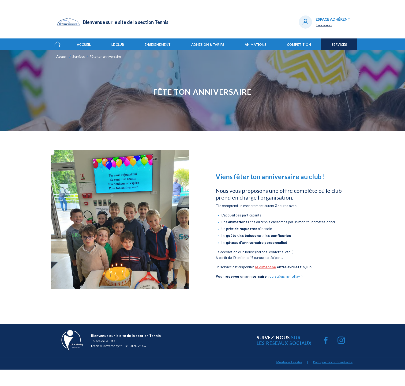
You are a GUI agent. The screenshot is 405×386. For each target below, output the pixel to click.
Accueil (84, 44)
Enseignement (158, 44)
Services (339, 44)
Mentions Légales (289, 362)
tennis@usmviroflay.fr (106, 346)
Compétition (299, 44)
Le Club (117, 44)
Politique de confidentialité (332, 362)
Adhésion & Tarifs (207, 44)
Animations (255, 44)
